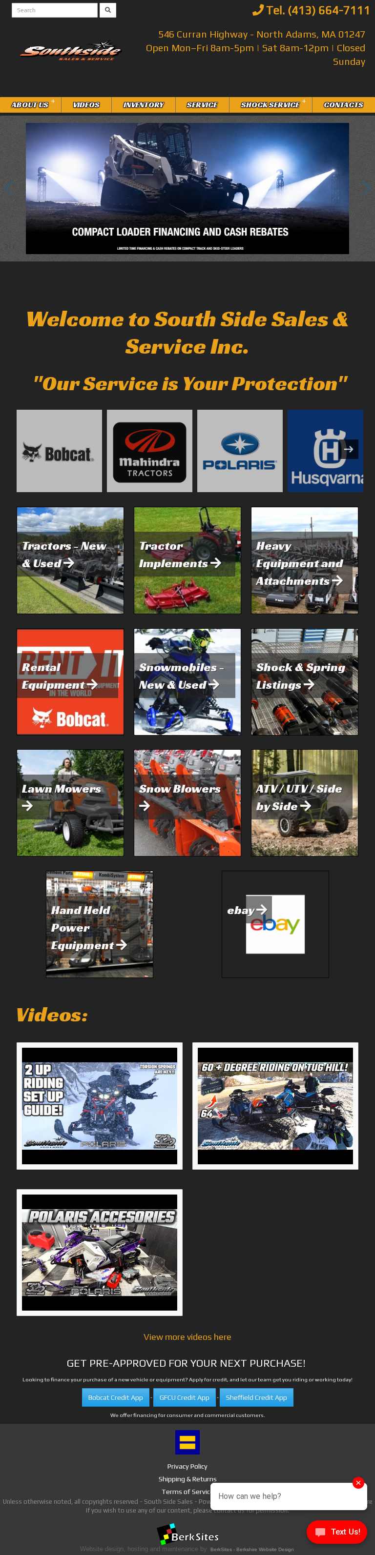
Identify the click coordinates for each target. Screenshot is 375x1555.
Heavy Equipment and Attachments (299, 563)
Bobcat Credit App (115, 1397)
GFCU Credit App (184, 1397)
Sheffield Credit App (256, 1397)
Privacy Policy (187, 1466)
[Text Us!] (337, 1535)
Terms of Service (188, 1491)
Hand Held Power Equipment (83, 927)
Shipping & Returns (188, 1479)
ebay (241, 909)
